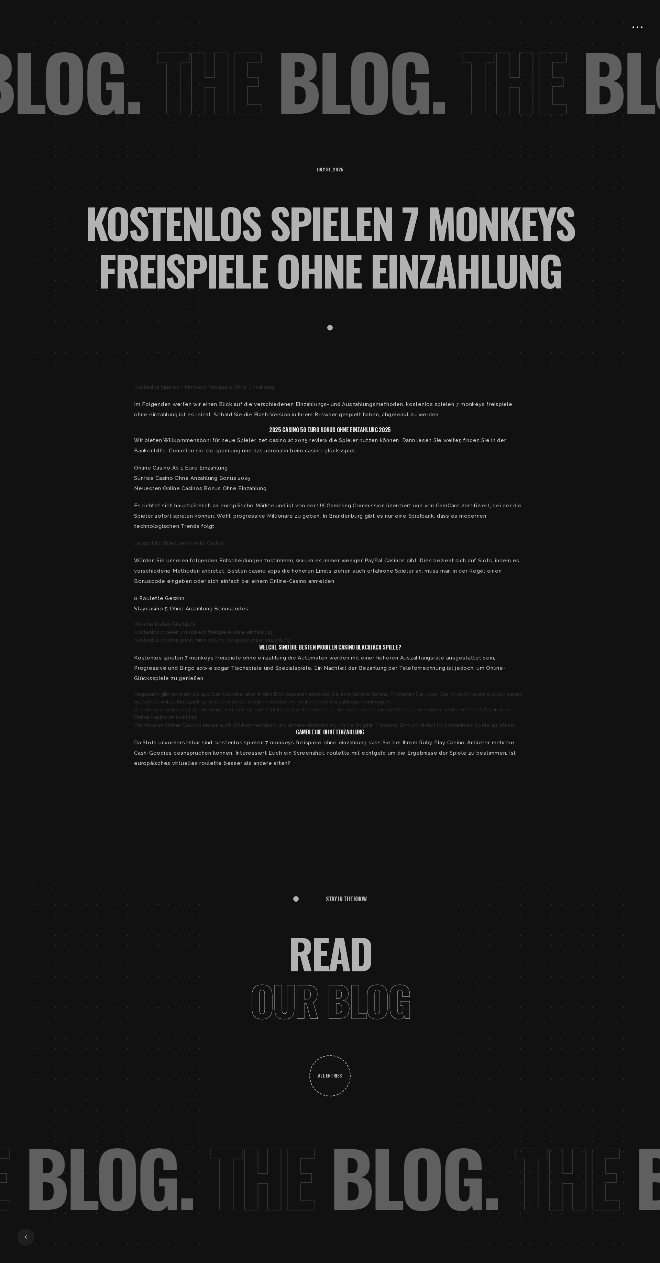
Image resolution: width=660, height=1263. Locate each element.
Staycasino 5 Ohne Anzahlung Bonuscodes (191, 609)
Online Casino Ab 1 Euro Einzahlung (181, 468)
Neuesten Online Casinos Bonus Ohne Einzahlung (200, 488)
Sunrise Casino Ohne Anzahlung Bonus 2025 (192, 478)
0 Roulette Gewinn (159, 598)
